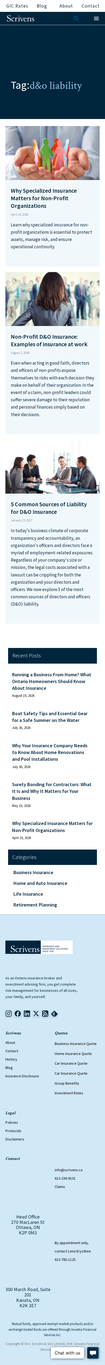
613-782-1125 (65, 1259)
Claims (60, 1186)
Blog (9, 1067)
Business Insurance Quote (76, 1043)
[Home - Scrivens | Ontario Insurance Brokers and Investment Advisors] (39, 947)
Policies (11, 1122)
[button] (96, 18)
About (10, 1042)
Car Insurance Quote (71, 1063)
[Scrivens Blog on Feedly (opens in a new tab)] (45, 1013)
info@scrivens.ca (69, 1169)
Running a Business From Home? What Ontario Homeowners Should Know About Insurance (51, 681)
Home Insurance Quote (73, 1053)
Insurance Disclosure (22, 1076)
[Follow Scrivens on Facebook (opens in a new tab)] (18, 1013)
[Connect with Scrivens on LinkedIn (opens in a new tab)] (27, 1013)
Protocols (13, 1130)
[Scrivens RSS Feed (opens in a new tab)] (54, 1013)
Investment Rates (69, 1093)
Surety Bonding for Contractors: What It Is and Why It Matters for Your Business (52, 791)
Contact (11, 1050)
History (11, 1059)
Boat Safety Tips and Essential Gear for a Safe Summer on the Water (50, 716)
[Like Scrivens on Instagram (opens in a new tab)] (8, 1013)
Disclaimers (14, 1139)
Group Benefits (67, 1083)
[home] (20, 18)
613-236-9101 (65, 1178)
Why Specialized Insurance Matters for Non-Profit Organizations (52, 826)
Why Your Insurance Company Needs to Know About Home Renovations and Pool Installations (50, 752)
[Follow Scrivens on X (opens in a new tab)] (36, 1013)
